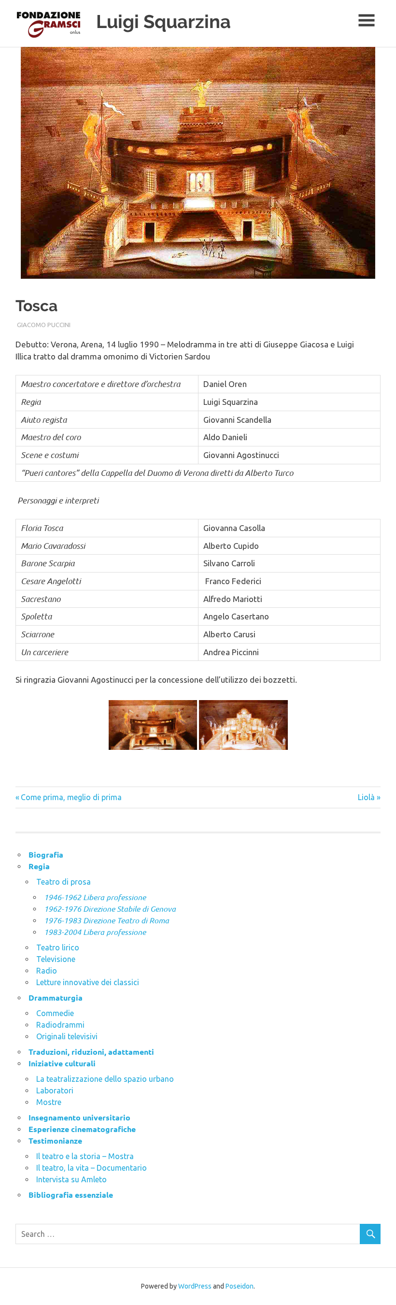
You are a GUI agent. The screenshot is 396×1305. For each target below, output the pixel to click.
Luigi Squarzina (163, 21)
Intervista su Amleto (71, 1179)
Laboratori (54, 1090)
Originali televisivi (67, 1036)
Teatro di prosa (63, 881)
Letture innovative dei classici (87, 982)
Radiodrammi (60, 1024)
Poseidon (240, 1286)
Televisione (55, 959)
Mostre (48, 1102)
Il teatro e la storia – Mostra (85, 1156)
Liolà (366, 797)
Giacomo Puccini (44, 324)
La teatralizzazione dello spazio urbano (105, 1079)
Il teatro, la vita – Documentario (91, 1167)
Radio (46, 970)
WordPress (195, 1286)
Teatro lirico (57, 947)
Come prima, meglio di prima (71, 797)
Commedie (55, 1013)
